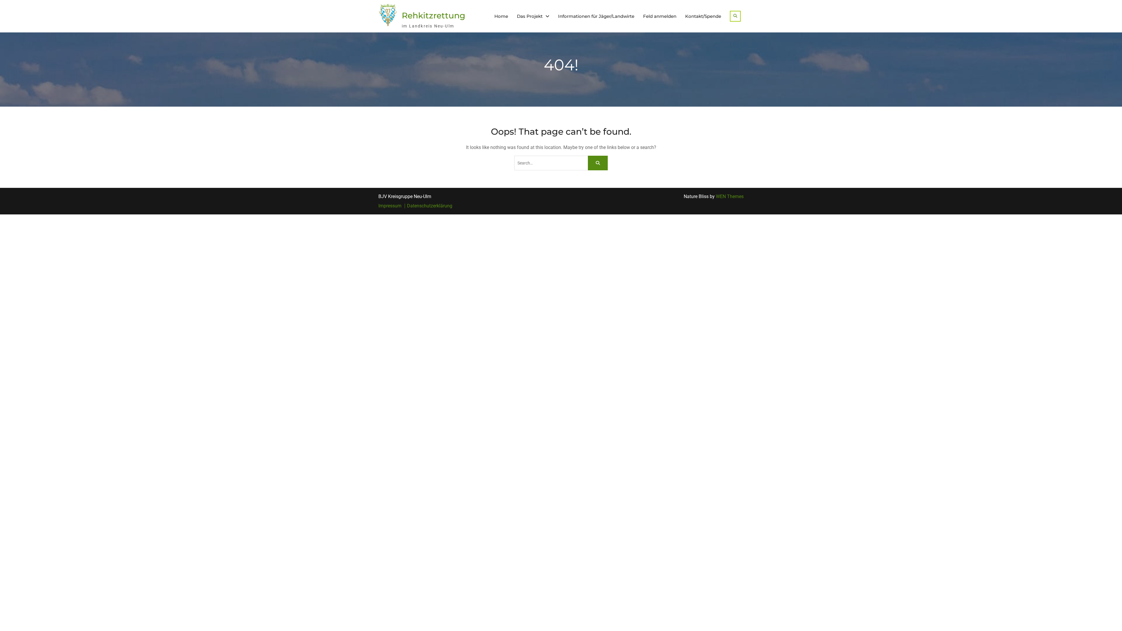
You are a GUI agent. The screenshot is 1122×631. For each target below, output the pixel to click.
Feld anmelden (659, 16)
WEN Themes (730, 196)
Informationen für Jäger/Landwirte (596, 16)
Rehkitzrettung (433, 15)
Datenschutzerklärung (429, 206)
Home (501, 16)
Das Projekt (530, 16)
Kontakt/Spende (703, 16)
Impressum (389, 206)
